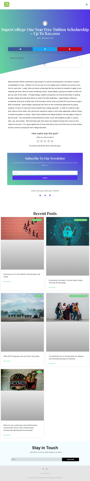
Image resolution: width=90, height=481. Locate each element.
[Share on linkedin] (50, 195)
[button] (86, 4)
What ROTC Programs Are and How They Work (21, 356)
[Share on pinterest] (69, 49)
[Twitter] (43, 469)
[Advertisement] (45, 74)
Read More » (7, 281)
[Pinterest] (46, 469)
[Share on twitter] (45, 49)
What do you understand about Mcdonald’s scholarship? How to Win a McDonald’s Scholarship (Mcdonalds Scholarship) (20, 427)
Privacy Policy (45, 473)
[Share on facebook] (20, 49)
